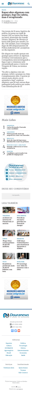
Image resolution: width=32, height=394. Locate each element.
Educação (9, 355)
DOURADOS (9, 348)
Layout (13, 387)
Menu (3, 4)
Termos (23, 370)
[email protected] (16, 322)
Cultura (8, 345)
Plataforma (12, 389)
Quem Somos (23, 368)
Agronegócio (8, 350)
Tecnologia (23, 345)
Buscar (28, 4)
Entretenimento (23, 350)
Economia (23, 353)
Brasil (9, 353)
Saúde (23, 355)
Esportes (9, 343)
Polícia (23, 348)
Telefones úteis (8, 368)
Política (23, 343)
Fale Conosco (23, 372)
